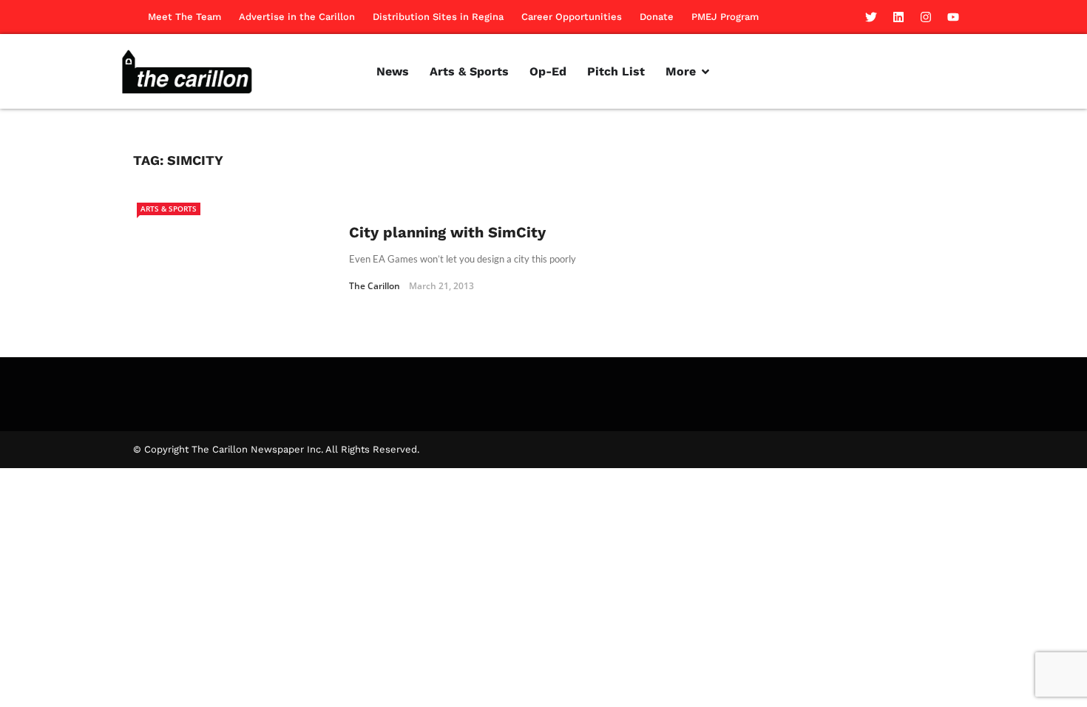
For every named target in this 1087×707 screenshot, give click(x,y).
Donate (657, 16)
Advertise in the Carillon (297, 16)
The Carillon (374, 286)
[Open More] (705, 72)
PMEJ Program (725, 16)
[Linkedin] (898, 17)
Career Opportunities (571, 16)
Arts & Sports (168, 208)
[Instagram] (926, 17)
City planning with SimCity (447, 232)
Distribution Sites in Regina (438, 16)
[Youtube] (953, 17)
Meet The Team (184, 16)
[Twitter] (871, 17)
